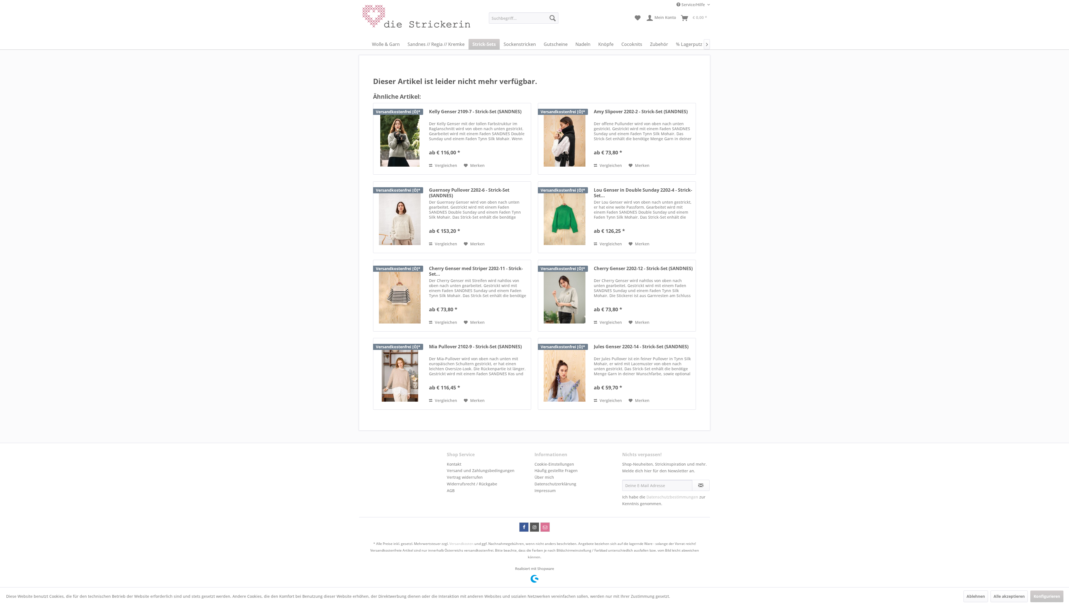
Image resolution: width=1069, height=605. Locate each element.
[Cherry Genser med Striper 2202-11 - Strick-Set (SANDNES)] (399, 296)
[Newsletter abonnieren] (701, 485)
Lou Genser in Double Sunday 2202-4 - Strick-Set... (643, 192)
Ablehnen (976, 596)
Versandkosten (461, 543)
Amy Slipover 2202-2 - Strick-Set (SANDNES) (641, 112)
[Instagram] (534, 527)
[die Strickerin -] (404, 19)
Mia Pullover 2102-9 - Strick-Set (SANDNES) (475, 347)
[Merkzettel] (637, 18)
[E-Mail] (545, 527)
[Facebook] (523, 527)
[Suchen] (552, 18)
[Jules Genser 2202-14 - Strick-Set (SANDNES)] (564, 374)
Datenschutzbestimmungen (672, 497)
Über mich (544, 477)
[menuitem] (523, 18)
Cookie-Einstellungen (554, 464)
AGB (451, 490)
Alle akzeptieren (1009, 596)
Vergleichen (445, 165)
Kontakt (454, 464)
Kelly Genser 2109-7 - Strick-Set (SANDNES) (475, 112)
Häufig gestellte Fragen (556, 470)
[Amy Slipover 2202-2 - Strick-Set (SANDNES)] (564, 139)
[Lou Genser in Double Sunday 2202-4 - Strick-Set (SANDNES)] (564, 217)
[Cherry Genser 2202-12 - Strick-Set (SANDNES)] (564, 296)
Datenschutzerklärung (555, 484)
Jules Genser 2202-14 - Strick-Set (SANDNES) (641, 347)
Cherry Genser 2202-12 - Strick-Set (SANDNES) (643, 268)
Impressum (545, 490)
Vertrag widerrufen (465, 477)
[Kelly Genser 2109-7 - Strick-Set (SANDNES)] (399, 139)
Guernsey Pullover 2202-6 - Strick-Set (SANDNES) (469, 192)
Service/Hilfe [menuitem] (693, 4)
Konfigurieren (1047, 596)
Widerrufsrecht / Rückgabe (472, 484)
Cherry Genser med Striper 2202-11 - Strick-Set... (476, 271)
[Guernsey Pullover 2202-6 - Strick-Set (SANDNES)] (399, 217)
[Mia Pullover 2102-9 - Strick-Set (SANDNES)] (399, 374)
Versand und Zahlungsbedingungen (480, 470)
